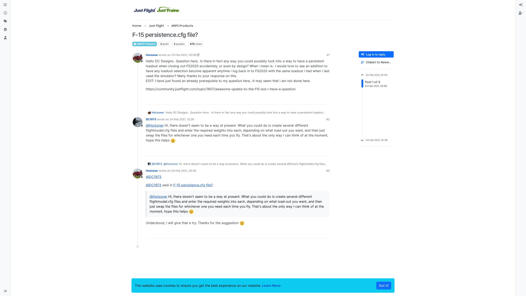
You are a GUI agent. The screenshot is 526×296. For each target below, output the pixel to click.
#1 (328, 55)
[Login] (520, 5)
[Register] (520, 13)
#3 (328, 170)
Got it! (384, 285)
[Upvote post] (319, 99)
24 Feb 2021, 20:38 (183, 170)
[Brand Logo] (157, 10)
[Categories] (5, 5)
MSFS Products (146, 43)
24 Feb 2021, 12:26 (182, 119)
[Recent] (5, 13)
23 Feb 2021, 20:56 (183, 55)
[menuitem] (520, 5)
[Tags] (5, 21)
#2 (328, 119)
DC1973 (151, 119)
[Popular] (5, 29)
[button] (5, 291)
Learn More (271, 285)
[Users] (5, 38)
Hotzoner (152, 55)
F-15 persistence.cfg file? (192, 185)
